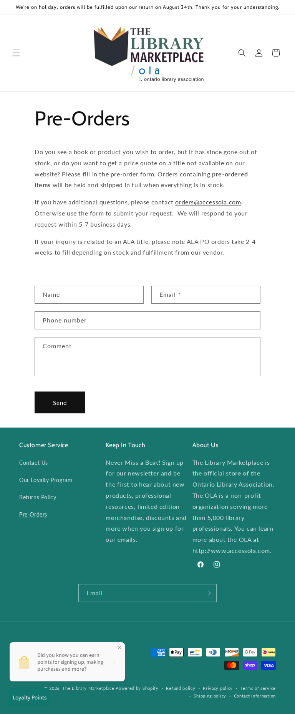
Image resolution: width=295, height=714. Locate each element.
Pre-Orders (33, 514)
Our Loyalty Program (45, 480)
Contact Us (33, 462)
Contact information (255, 695)
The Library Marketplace (88, 688)
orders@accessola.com (208, 202)
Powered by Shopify (137, 688)
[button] (16, 52)
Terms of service (258, 688)
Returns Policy (37, 497)
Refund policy (180, 688)
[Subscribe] (207, 593)
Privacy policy (218, 688)
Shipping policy (210, 695)
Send (60, 402)
